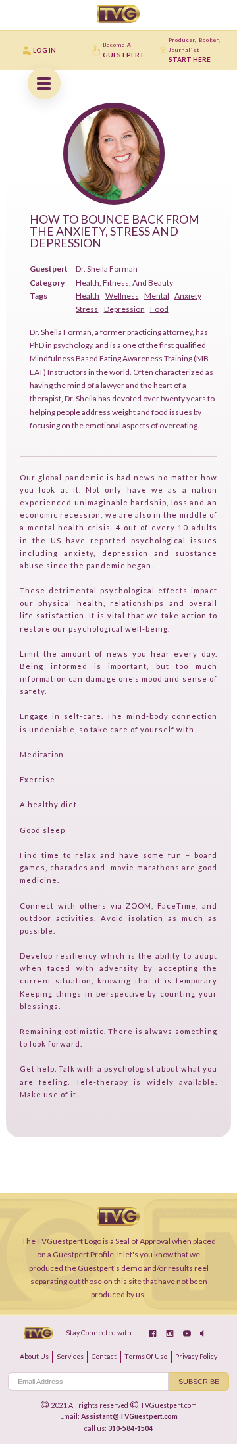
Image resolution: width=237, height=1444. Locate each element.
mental (156, 296)
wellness (122, 296)
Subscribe (198, 1381)
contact (104, 1356)
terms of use (145, 1356)
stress (87, 309)
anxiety (187, 296)
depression (124, 309)
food (159, 309)
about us (34, 1356)
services (70, 1356)
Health (87, 296)
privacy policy (196, 1356)
